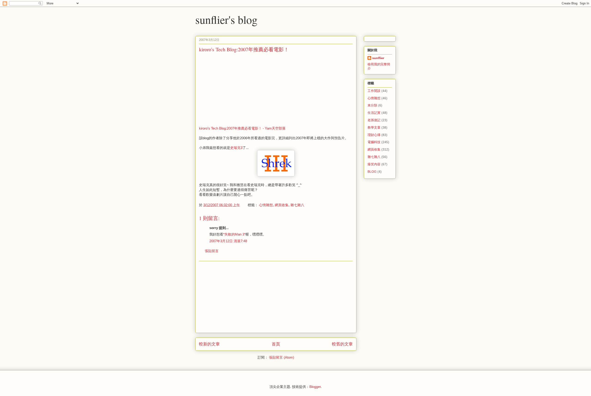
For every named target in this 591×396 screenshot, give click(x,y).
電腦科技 (374, 142)
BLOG (372, 171)
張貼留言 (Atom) (281, 357)
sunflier (378, 58)
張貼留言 (212, 251)
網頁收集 (282, 205)
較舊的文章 (342, 344)
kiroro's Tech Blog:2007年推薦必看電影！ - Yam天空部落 (242, 128)
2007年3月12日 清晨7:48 (228, 241)
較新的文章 (209, 344)
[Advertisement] (238, 89)
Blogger (315, 387)
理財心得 (374, 135)
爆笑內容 (374, 164)
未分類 (372, 105)
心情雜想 (266, 205)
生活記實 (374, 113)
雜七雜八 (297, 205)
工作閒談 (374, 91)
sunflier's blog (226, 19)
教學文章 (374, 127)
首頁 (276, 344)
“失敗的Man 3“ (234, 234)
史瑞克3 (236, 148)
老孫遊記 (374, 120)
